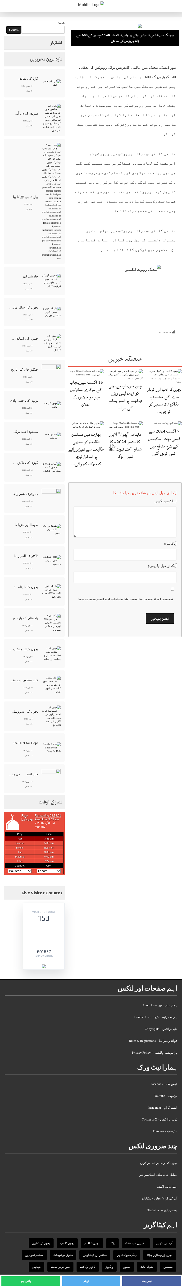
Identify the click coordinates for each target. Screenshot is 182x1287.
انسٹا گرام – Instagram (162, 1107)
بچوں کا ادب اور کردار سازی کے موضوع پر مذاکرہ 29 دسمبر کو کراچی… (164, 400)
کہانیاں (36, 1267)
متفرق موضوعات (63, 1255)
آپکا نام (170, 543)
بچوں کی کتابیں (41, 1243)
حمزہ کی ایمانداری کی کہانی (23, 338)
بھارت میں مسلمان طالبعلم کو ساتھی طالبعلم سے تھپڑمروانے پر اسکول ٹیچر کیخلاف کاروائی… (86, 449)
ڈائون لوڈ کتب (87, 1267)
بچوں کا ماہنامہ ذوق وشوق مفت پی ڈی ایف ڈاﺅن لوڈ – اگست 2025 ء (23, 587)
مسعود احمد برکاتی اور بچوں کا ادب (23, 432)
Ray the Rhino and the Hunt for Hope (23, 743)
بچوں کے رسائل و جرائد (160, 1255)
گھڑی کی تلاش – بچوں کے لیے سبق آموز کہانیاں (23, 463)
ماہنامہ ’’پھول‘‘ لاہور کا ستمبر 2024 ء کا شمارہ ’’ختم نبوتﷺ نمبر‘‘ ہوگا (125, 445)
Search (61, 23)
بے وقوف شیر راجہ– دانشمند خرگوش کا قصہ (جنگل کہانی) (23, 494)
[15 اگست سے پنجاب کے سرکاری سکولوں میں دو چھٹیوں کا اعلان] (86, 372)
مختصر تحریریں (34, 1255)
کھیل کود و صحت (60, 1267)
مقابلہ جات (147, 1267)
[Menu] (17, 6)
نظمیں (126, 1267)
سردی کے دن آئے (26, 113)
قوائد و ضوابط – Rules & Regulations (153, 1041)
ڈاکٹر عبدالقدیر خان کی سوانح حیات (23, 556)
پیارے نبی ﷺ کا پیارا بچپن (23, 197)
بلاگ (112, 1243)
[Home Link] (91, 4)
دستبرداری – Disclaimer (162, 1210)
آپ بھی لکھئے (164, 1243)
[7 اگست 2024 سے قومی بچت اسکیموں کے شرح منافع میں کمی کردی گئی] (168, 423)
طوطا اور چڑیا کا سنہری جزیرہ (23, 525)
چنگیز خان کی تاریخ (24, 369)
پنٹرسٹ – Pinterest (165, 1131)
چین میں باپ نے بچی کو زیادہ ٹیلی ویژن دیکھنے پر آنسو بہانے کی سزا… (125, 397)
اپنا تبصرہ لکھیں (166, 501)
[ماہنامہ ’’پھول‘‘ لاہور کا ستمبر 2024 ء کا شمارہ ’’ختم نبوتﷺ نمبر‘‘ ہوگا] (125, 424)
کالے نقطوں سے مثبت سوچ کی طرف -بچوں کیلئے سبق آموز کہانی (23, 680)
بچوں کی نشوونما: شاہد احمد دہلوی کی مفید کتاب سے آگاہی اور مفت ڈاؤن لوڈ (23, 711)
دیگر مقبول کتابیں (126, 1255)
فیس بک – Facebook (164, 1084)
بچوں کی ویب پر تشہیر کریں (158, 1163)
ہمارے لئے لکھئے (167, 1186)
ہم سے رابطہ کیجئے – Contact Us (155, 1017)
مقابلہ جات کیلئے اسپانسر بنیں (157, 1174)
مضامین (168, 1267)
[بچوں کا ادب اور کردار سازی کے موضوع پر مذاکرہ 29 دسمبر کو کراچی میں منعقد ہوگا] (164, 376)
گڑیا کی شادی (28, 78)
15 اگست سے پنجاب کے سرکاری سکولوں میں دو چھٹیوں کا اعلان (86, 393)
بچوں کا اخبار (92, 1243)
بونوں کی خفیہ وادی (24, 400)
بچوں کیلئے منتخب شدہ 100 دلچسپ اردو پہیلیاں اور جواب (23, 649)
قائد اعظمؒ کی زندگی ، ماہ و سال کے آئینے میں (23, 774)
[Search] (165, 7)
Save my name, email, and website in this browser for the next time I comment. (125, 599)
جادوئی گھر (30, 276)
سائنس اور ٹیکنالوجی (95, 1255)
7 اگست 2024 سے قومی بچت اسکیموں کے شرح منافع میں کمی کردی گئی (164, 442)
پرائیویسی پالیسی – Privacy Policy (154, 1052)
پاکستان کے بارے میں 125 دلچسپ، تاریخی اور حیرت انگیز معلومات (23, 618)
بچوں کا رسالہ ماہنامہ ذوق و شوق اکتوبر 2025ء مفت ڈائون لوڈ (23, 307)
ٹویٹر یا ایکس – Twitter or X (159, 1119)
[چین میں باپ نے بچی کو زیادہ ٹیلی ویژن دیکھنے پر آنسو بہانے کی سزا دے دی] (125, 374)
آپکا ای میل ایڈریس (162, 566)
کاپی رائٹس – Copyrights (161, 1029)
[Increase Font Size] (79, 56)
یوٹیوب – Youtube (165, 1096)
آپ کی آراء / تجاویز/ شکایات (159, 1198)
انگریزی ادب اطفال (135, 1243)
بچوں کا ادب (67, 1243)
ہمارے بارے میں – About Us (159, 1005)
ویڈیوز (109, 1267)
